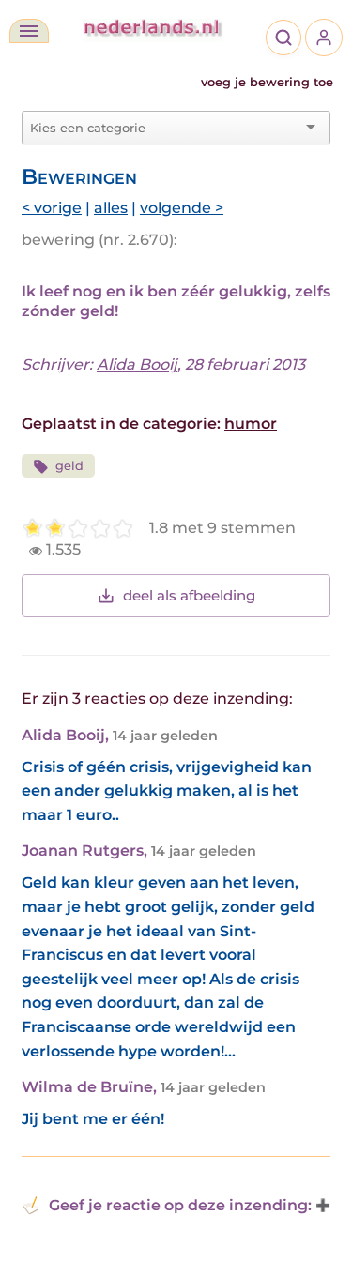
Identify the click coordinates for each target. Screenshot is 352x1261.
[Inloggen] (324, 37)
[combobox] (164, 127)
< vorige (52, 208)
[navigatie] (29, 31)
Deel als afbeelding (189, 595)
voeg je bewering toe (267, 82)
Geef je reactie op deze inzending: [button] (180, 1205)
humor (250, 424)
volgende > (181, 208)
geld (69, 466)
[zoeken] (283, 37)
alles (111, 208)
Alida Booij (137, 364)
